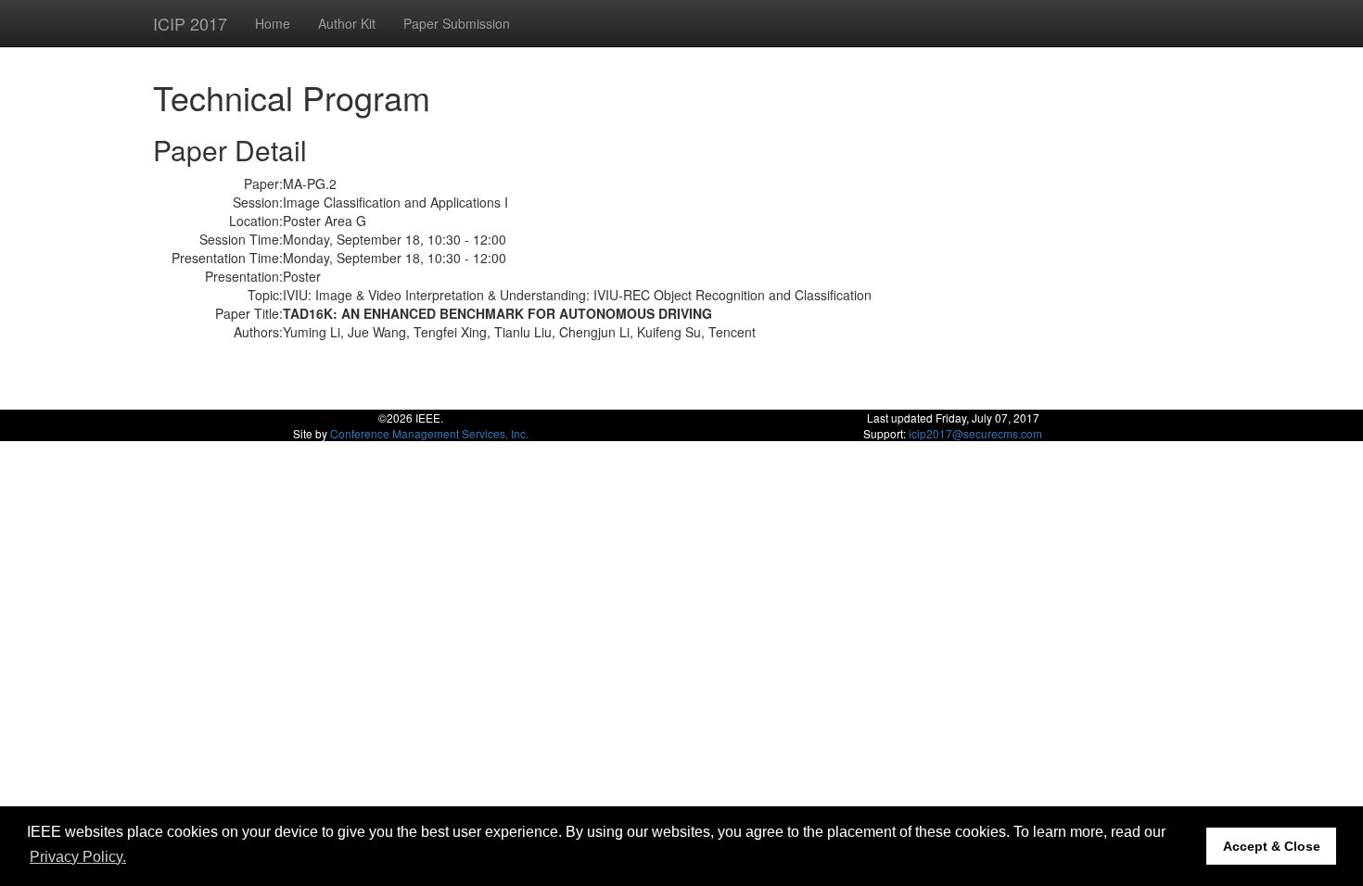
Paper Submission (456, 23)
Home (272, 23)
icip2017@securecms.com (975, 433)
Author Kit (347, 23)
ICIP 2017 (190, 23)
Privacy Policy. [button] (78, 857)
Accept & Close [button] (1271, 846)
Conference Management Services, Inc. (429, 433)
